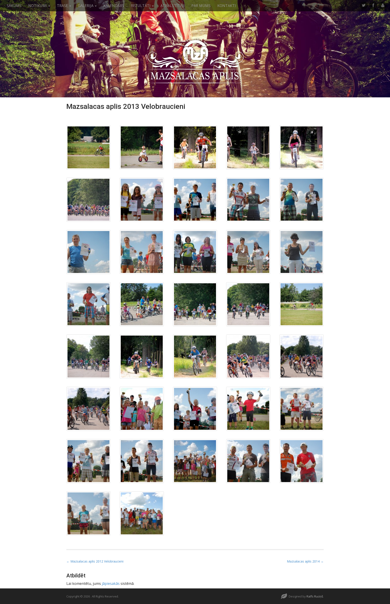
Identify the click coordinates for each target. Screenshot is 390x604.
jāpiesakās (111, 583)
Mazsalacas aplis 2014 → (305, 561)
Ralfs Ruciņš (314, 596)
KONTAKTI (226, 5)
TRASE (63, 5)
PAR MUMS (201, 5)
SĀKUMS (14, 5)
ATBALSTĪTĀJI (172, 5)
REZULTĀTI (141, 5)
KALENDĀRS (113, 5)
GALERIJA (86, 5)
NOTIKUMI (38, 5)
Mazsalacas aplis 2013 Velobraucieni (125, 106)
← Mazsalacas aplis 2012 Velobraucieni (94, 561)
